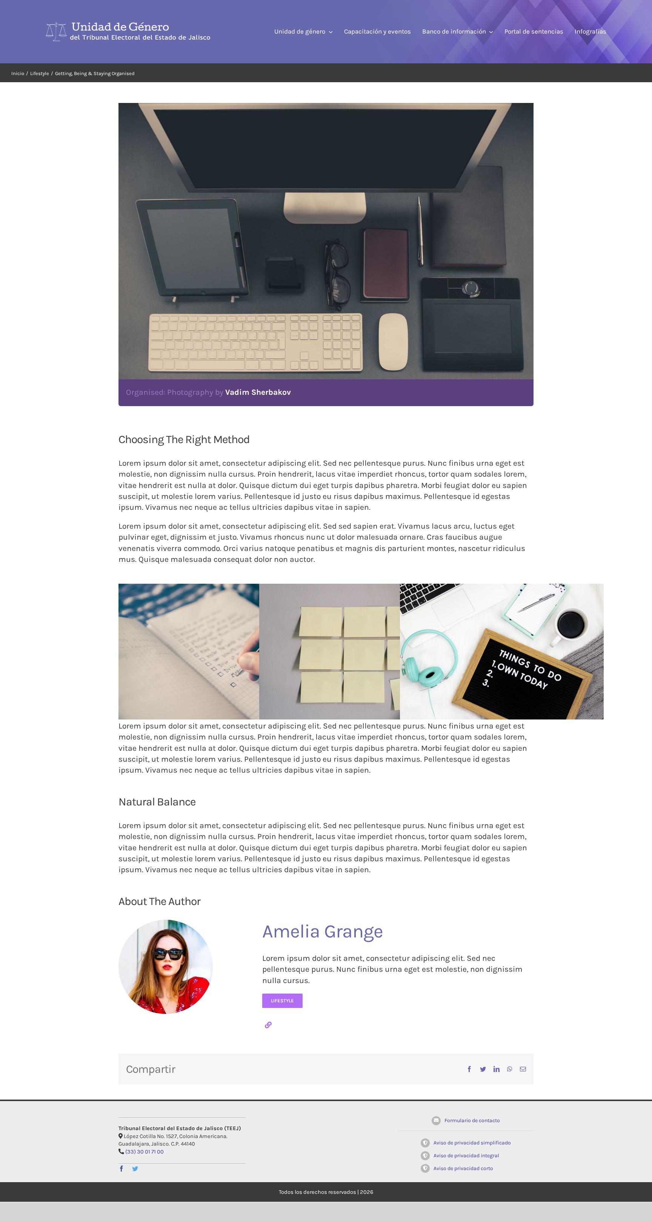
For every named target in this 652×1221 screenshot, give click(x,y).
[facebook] (121, 1169)
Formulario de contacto (472, 1120)
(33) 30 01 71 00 (144, 1152)
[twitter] (135, 1169)
